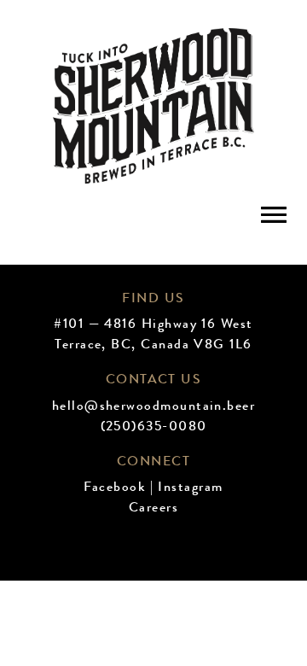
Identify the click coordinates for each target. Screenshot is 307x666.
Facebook (114, 488)
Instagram (190, 488)
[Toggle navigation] (274, 214)
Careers (153, 509)
